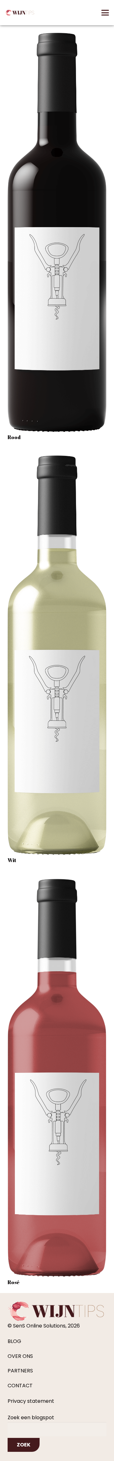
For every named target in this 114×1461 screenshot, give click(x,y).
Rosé (14, 1282)
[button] (105, 12)
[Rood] (57, 232)
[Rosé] (57, 1078)
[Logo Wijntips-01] (20, 12)
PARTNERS (20, 1370)
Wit (12, 860)
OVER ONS (20, 1356)
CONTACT (20, 1385)
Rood (14, 437)
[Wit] (57, 655)
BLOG (14, 1341)
